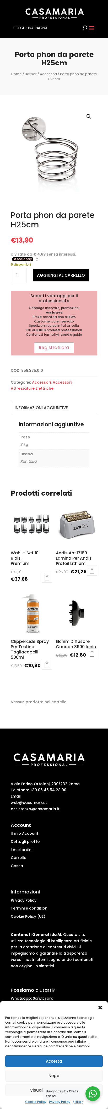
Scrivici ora (43, 998)
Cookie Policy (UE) (28, 916)
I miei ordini (21, 849)
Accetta (54, 1061)
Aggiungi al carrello (61, 275)
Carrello (18, 857)
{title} (78, 1102)
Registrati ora (54, 347)
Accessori (48, 73)
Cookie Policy (35, 1102)
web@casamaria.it (29, 802)
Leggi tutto (92, 570)
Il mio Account (24, 833)
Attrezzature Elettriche (32, 388)
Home (16, 73)
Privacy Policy (59, 1102)
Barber (31, 73)
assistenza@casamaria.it (35, 809)
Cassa (17, 865)
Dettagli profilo (25, 841)
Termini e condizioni (29, 908)
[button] (100, 1007)
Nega (54, 1075)
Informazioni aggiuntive (41, 408)
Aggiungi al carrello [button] (47, 577)
